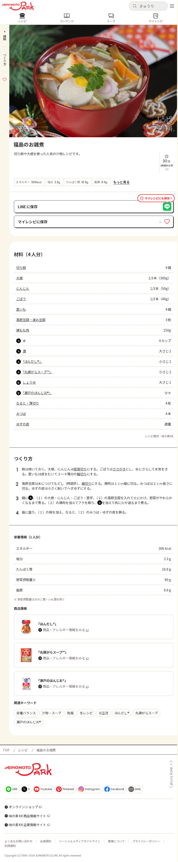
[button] (148, 6)
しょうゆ (29, 382)
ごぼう (21, 299)
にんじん (22, 288)
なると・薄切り (27, 403)
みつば (21, 413)
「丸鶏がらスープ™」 (37, 372)
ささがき (119, 469)
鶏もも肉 (22, 330)
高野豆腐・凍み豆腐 (30, 319)
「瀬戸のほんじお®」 (37, 392)
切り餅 (21, 267)
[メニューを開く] (172, 6)
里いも (21, 309)
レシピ (23, 750)
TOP (6, 750)
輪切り (82, 474)
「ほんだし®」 (32, 361)
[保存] (4, 79)
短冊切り (80, 469)
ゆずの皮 (22, 424)
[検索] (134, 6)
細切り (86, 483)
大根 (19, 278)
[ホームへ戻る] (18, 6)
